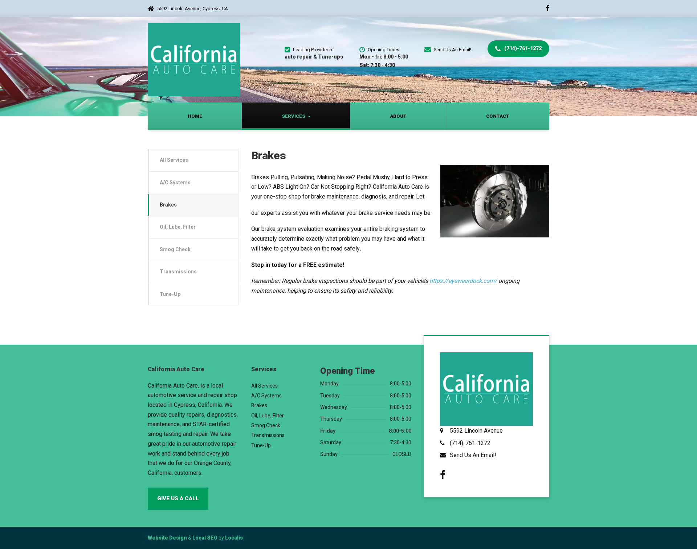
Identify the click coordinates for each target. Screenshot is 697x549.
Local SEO (204, 538)
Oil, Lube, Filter (178, 227)
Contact (497, 116)
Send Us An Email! (473, 455)
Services (293, 116)
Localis (234, 538)
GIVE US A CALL (178, 498)
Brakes (168, 205)
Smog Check (175, 249)
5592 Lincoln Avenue (476, 430)
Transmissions (178, 271)
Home (195, 116)
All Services (174, 160)
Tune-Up (170, 294)
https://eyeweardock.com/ (463, 280)
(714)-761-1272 (522, 48)
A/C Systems (175, 182)
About (398, 116)
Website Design (167, 538)
